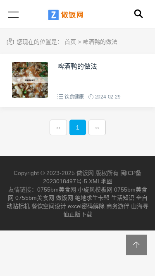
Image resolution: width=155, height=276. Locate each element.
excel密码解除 (86, 206)
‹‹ (58, 127)
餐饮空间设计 (48, 206)
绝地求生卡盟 (92, 197)
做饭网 (64, 197)
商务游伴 (117, 206)
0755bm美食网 (56, 189)
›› (97, 127)
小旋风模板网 (95, 189)
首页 (70, 41)
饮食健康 (74, 97)
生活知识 (122, 197)
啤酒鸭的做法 (100, 41)
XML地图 (100, 181)
